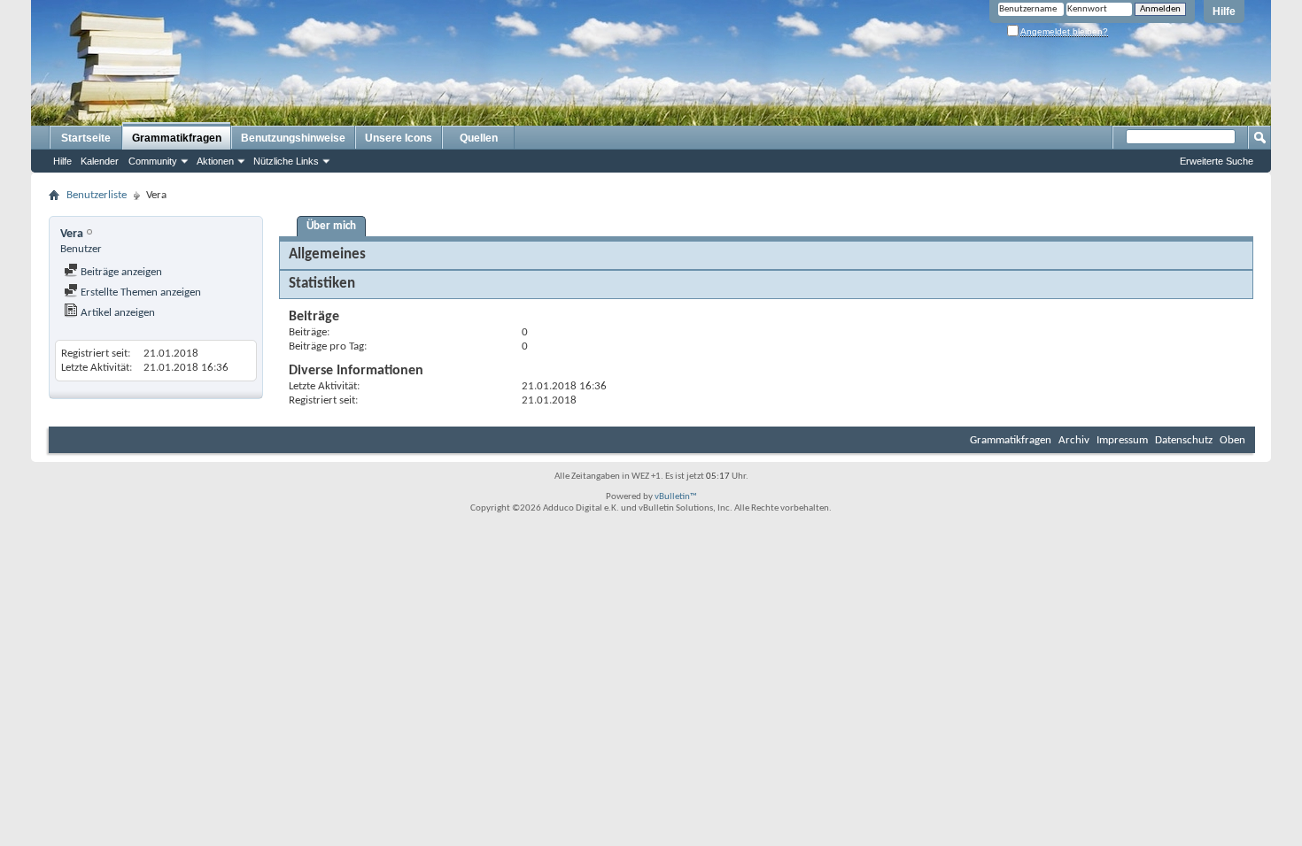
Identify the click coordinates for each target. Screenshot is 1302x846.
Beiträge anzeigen (120, 272)
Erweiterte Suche (1216, 161)
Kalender (100, 161)
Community (152, 161)
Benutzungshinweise (293, 138)
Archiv (1073, 440)
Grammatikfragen (176, 138)
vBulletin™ (676, 497)
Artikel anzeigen (116, 313)
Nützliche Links (286, 161)
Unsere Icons (398, 138)
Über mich (331, 226)
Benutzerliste (96, 195)
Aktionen (215, 161)
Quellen (479, 138)
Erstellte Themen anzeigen (139, 292)
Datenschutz (1184, 440)
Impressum (1122, 440)
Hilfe (1224, 11)
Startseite (86, 138)
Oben (1232, 440)
